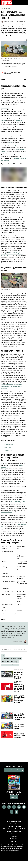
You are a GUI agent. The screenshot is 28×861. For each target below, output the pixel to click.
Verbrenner (5, 665)
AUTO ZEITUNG (4, 8)
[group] (14, 54)
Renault (3, 121)
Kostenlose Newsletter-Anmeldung (14, 770)
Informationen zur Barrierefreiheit (14, 829)
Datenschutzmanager (14, 826)
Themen (14, 836)
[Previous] (3, 49)
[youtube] (24, 807)
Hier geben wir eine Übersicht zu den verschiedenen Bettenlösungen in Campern (12, 386)
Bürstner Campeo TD (9, 444)
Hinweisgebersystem (14, 831)
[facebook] (14, 807)
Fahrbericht (14, 665)
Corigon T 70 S (7, 450)
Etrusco (17, 146)
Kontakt (14, 841)
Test (9, 8)
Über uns (14, 834)
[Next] (25, 49)
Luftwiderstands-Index (18, 501)
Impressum (14, 819)
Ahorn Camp (5, 108)
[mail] (16, 812)
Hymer (10, 142)
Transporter (18, 121)
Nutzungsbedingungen (14, 821)
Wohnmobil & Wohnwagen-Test (11, 658)
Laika (10, 146)
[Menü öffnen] (26, 3)
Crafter (3, 512)
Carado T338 (7, 447)
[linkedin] (19, 807)
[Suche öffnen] (22, 2)
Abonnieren (14, 797)
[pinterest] (4, 807)
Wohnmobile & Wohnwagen (10, 662)
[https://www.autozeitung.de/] (6, 2)
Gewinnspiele (14, 839)
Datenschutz (14, 824)
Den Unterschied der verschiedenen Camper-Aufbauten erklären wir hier (12, 254)
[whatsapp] (11, 812)
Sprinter (9, 512)
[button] (14, 79)
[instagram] (9, 807)
